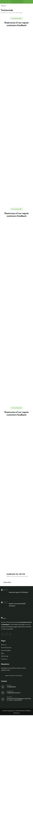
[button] (26, 5)
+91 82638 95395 (11, 687)
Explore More (7, 582)
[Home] (3, 6)
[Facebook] (14, 1)
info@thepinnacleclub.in (13, 692)
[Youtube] (20, 1)
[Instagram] (17, 1)
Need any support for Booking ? (18, 592)
